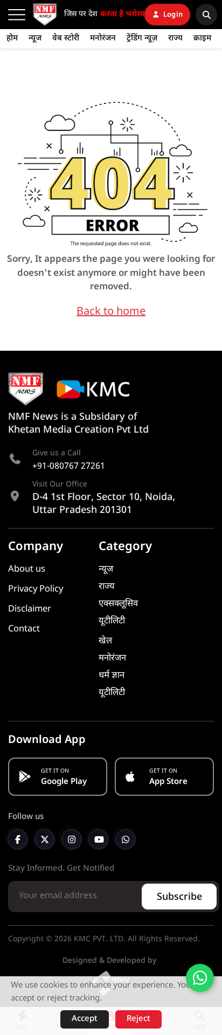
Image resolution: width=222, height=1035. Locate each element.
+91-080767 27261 (68, 467)
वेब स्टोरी (65, 38)
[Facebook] (18, 839)
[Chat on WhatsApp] (200, 978)
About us (26, 569)
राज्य (175, 38)
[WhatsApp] (125, 839)
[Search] (206, 14)
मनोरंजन (103, 38)
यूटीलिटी (112, 621)
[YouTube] (98, 839)
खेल (105, 641)
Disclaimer (29, 609)
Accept (85, 1019)
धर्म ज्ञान (111, 676)
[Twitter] (44, 839)
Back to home (111, 312)
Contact (24, 629)
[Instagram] (71, 839)
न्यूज (35, 38)
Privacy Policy (35, 589)
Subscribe (179, 897)
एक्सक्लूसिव (118, 604)
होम (12, 38)
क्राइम (202, 38)
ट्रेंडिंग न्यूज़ (142, 38)
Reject (138, 1019)
